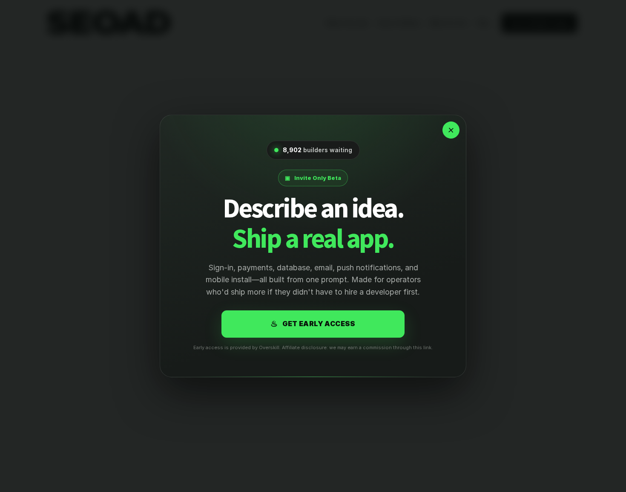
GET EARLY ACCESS (313, 324)
